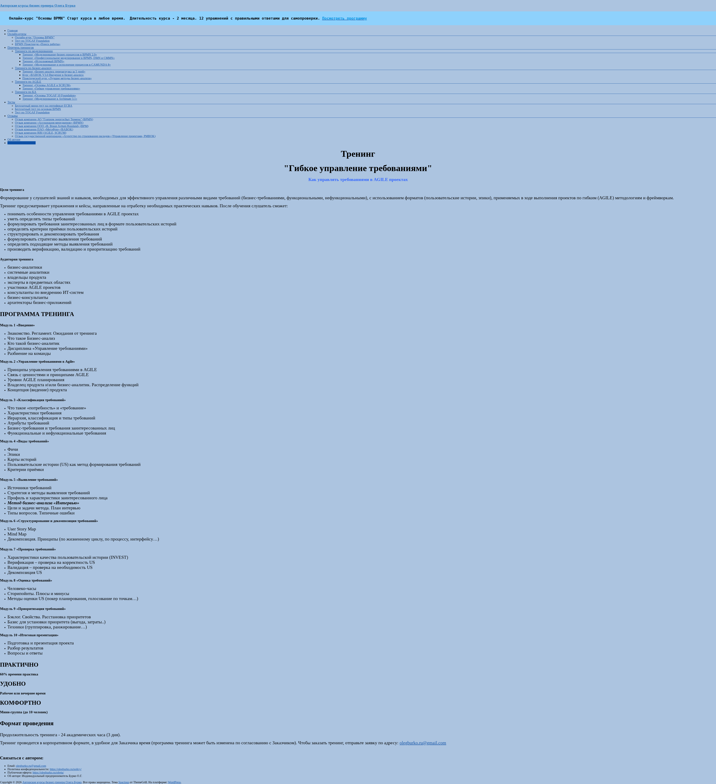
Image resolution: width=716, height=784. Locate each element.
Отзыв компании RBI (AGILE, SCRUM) (40, 132)
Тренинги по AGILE (28, 81)
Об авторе (13, 139)
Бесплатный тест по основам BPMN (38, 109)
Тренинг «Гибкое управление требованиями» (51, 88)
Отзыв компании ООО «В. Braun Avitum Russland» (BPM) (51, 126)
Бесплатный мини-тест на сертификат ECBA (43, 105)
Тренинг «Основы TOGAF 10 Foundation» (49, 95)
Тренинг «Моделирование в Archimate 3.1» (49, 98)
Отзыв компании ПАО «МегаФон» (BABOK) (44, 129)
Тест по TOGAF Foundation (32, 40)
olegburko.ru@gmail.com (423, 742)
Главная (12, 30)
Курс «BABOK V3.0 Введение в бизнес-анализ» (53, 74)
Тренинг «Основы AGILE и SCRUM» (46, 85)
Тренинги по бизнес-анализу (33, 68)
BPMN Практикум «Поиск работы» (37, 44)
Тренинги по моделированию (34, 51)
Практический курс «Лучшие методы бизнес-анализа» (57, 78)
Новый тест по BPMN (21, 142)
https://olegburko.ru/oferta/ (48, 772)
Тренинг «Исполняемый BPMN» (43, 61)
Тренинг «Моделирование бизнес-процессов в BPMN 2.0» (59, 54)
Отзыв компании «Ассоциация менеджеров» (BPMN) (49, 122)
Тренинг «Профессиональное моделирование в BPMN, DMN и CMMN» (68, 58)
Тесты (11, 102)
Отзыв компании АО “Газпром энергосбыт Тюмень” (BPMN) (54, 119)
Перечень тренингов (20, 47)
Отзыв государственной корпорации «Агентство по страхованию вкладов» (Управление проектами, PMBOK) (85, 136)
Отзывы (12, 115)
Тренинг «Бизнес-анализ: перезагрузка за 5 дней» (53, 71)
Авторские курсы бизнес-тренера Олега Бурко (38, 5)
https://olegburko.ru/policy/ (65, 769)
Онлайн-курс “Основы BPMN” (35, 37)
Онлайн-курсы (16, 33)
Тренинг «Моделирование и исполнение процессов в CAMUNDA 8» (66, 64)
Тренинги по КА (25, 91)
